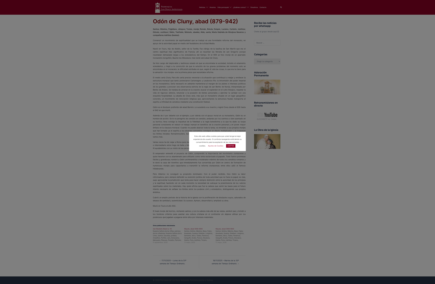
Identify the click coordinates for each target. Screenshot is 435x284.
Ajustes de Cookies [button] (215, 146)
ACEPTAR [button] (230, 146)
